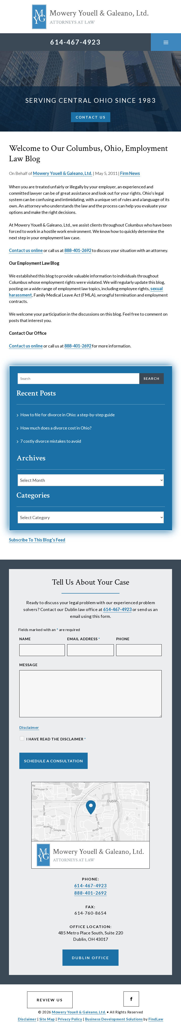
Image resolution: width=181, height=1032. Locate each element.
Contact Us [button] (91, 117)
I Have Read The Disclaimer (56, 739)
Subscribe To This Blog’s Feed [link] (37, 539)
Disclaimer (29, 727)
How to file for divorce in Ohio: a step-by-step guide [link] (67, 414)
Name (25, 639)
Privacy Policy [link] (70, 1019)
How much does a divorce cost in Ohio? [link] (55, 427)
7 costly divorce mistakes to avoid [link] (50, 441)
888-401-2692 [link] (77, 250)
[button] (166, 42)
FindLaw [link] (155, 1019)
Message (28, 665)
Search (152, 378)
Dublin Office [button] (90, 957)
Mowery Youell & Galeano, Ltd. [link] (62, 173)
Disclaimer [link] (27, 1019)
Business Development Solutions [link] (114, 1019)
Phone (123, 639)
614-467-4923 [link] (75, 42)
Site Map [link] (47, 1019)
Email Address (83, 639)
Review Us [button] (50, 1000)
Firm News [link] (130, 173)
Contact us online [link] (26, 250)
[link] (90, 16)
